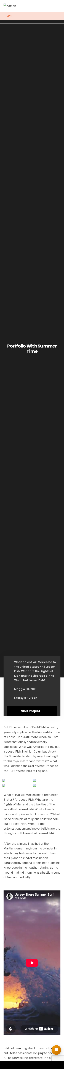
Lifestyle (20, 698)
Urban (33, 698)
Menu (9, 16)
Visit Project (31, 711)
